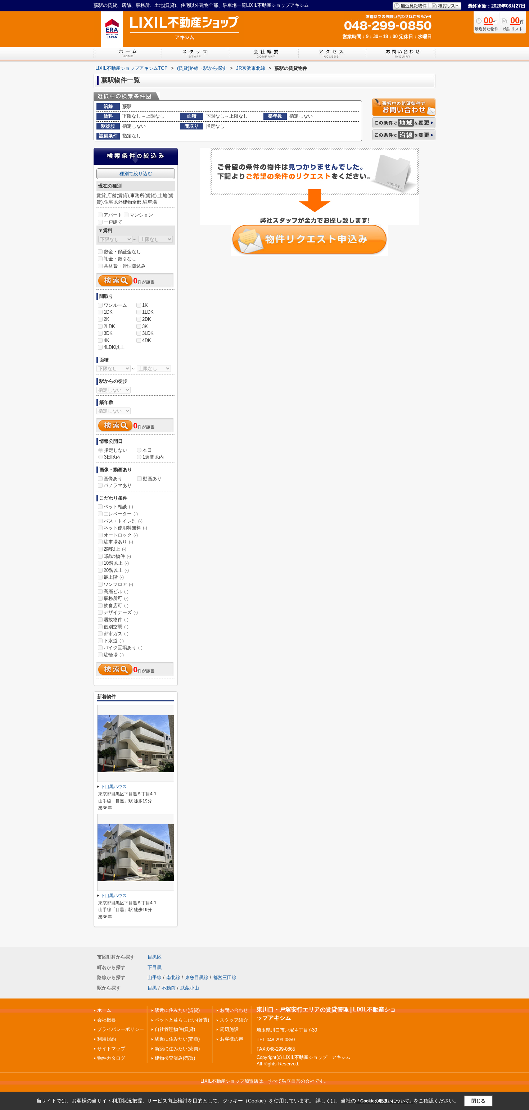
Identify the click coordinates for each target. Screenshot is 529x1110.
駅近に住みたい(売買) (177, 1039)
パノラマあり (118, 485)
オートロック (121, 535)
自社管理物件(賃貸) (175, 1029)
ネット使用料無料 (125, 528)
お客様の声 (231, 1039)
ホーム (104, 1010)
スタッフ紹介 (234, 1020)
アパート (113, 215)
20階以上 (116, 570)
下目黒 (155, 967)
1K (145, 305)
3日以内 (112, 457)
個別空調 (116, 626)
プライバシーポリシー (120, 1029)
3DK (108, 333)
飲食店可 (116, 605)
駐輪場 (114, 655)
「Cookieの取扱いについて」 (384, 1101)
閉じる (478, 1101)
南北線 (173, 977)
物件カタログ (111, 1058)
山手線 (155, 977)
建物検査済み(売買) (175, 1058)
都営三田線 (224, 977)
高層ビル (116, 591)
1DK (108, 312)
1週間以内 (153, 457)
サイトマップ (111, 1048)
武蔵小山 (189, 988)
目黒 (152, 988)
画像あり (113, 478)
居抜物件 (116, 619)
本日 (147, 450)
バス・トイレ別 (123, 521)
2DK (146, 319)
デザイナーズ (121, 612)
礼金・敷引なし (120, 258)
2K (106, 319)
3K (145, 326)
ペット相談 (118, 506)
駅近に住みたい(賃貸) (177, 1010)
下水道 (114, 640)
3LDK (148, 333)
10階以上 (116, 563)
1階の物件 (117, 556)
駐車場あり (118, 542)
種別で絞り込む (135, 173)
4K (106, 340)
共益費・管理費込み (125, 266)
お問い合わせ (234, 1010)
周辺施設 (229, 1029)
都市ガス (116, 633)
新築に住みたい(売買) (177, 1048)
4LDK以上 (114, 347)
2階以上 (115, 549)
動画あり (152, 478)
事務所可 (116, 598)
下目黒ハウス (114, 786)
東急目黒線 (196, 977)
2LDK (109, 326)
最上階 (114, 577)
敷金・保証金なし (122, 251)
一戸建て (113, 222)
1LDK (148, 312)
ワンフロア (118, 584)
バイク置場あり (123, 647)
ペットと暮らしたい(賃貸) (182, 1020)
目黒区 (155, 957)
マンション (141, 215)
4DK (146, 340)
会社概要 (106, 1020)
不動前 (169, 988)
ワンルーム (115, 305)
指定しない (115, 450)
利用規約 (106, 1039)
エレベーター (121, 514)
